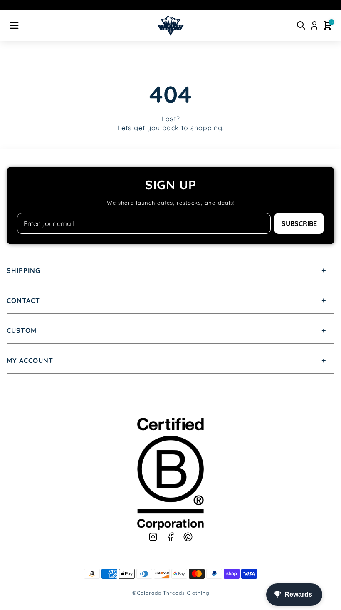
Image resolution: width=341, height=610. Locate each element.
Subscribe (299, 223)
